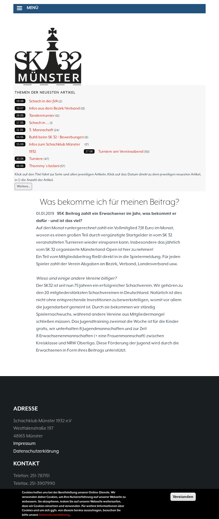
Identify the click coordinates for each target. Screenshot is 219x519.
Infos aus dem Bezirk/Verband (54, 108)
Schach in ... (39, 122)
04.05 (20, 137)
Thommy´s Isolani (44, 166)
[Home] (48, 56)
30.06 (20, 158)
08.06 (20, 165)
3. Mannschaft (41, 130)
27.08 (89, 151)
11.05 (19, 129)
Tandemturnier (41, 115)
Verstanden (183, 496)
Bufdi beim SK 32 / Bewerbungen (56, 137)
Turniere (36, 158)
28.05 (20, 115)
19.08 (20, 101)
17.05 (20, 122)
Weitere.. (23, 186)
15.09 (20, 144)
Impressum (24, 443)
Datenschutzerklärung (36, 451)
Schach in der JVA (43, 101)
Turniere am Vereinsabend (120, 151)
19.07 (20, 108)
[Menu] (19, 8)
